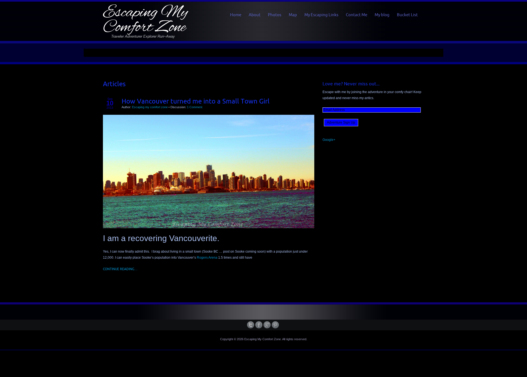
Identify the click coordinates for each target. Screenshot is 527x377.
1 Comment (194, 107)
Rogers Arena (207, 257)
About (254, 14)
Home (235, 14)
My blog (382, 14)
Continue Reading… (120, 269)
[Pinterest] (275, 324)
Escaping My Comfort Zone (145, 20)
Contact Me (356, 14)
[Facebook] (259, 324)
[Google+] (267, 324)
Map (293, 14)
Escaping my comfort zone (150, 107)
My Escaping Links (321, 14)
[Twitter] (251, 324)
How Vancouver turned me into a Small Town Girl (196, 101)
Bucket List (407, 14)
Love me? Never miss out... (351, 83)
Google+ (329, 140)
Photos (274, 14)
